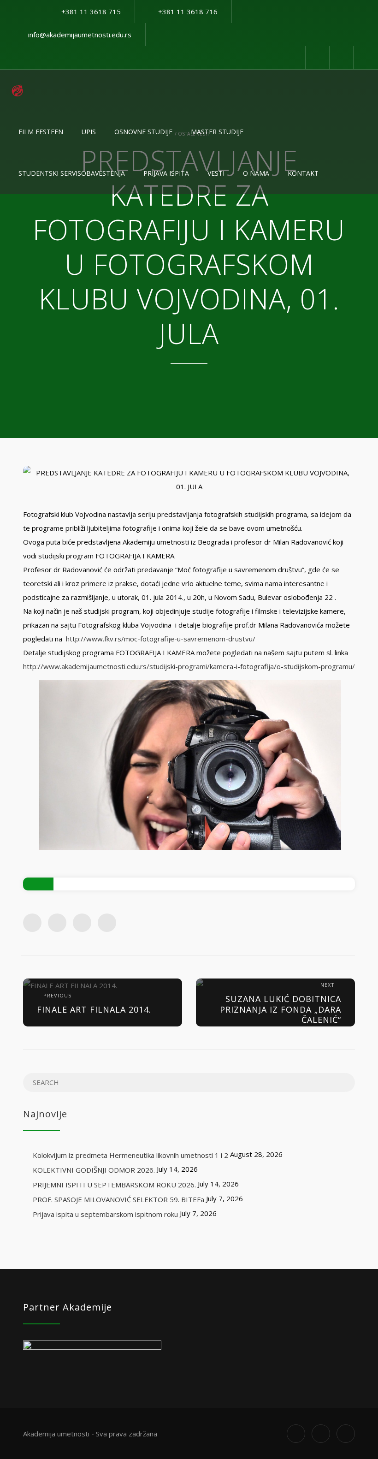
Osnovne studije (143, 131)
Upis (89, 131)
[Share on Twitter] (57, 922)
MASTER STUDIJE (217, 131)
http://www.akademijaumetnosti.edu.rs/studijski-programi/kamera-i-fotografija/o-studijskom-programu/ (189, 666)
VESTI (215, 173)
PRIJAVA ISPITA (166, 173)
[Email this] (107, 922)
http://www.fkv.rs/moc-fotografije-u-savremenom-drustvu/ (160, 638)
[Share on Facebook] (32, 922)
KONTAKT (303, 173)
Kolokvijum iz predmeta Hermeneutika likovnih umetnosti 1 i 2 (130, 1155)
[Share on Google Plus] (82, 922)
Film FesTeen (40, 131)
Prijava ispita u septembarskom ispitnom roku (105, 1214)
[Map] (341, 57)
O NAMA (256, 173)
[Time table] (317, 57)
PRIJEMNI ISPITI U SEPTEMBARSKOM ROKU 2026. (114, 1184)
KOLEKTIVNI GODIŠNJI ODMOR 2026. (94, 1169)
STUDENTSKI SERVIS (71, 173)
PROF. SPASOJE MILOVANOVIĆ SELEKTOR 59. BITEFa (118, 1199)
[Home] (17, 90)
